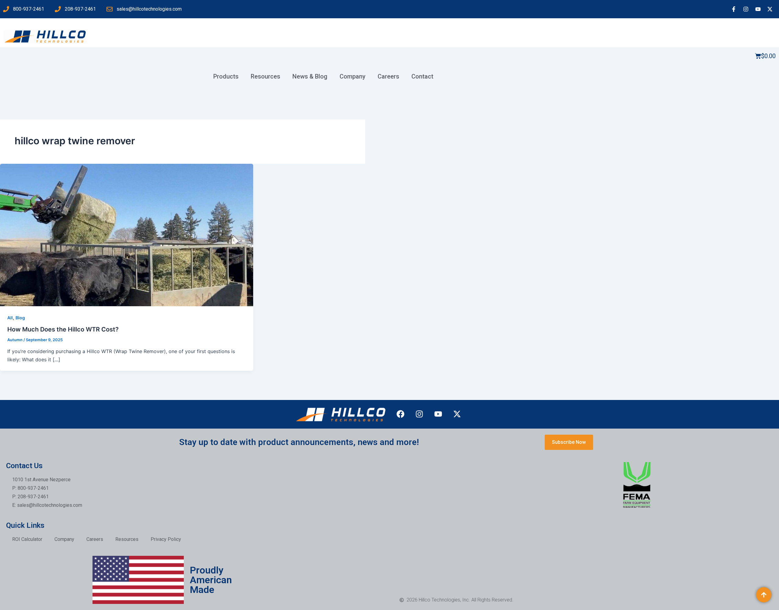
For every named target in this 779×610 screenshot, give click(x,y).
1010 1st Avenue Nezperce (41, 479)
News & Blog (309, 76)
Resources (265, 76)
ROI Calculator (27, 539)
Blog (20, 317)
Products (226, 76)
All (10, 317)
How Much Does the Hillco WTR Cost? (63, 329)
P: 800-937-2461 (30, 488)
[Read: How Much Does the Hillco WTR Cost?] (126, 234)
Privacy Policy (166, 539)
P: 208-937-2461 (30, 497)
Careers (388, 76)
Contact (422, 76)
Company (352, 76)
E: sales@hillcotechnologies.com (47, 505)
